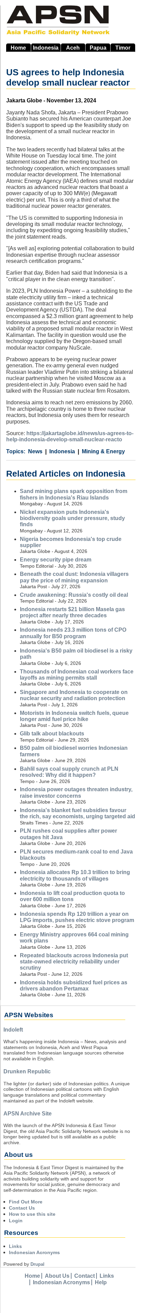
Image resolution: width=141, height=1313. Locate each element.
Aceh (73, 48)
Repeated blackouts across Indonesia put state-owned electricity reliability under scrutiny (74, 961)
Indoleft (13, 1030)
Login (16, 1220)
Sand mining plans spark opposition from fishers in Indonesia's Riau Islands (73, 494)
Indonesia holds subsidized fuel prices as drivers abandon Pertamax (73, 986)
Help (101, 1282)
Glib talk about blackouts (52, 733)
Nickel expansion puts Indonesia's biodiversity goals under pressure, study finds (72, 518)
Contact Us (22, 1208)
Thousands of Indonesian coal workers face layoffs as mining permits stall (76, 675)
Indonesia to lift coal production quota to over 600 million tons (72, 896)
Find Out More (25, 1201)
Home (18, 48)
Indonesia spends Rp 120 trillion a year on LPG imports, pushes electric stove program (77, 917)
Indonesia (46, 48)
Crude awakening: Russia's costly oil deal (74, 595)
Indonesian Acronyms (34, 1252)
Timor (122, 48)
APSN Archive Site (27, 1113)
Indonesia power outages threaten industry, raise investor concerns (76, 792)
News (35, 451)
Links (15, 1246)
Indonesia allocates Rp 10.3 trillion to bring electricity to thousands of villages (75, 875)
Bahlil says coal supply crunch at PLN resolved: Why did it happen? (69, 772)
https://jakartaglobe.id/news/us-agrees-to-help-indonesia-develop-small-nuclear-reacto (69, 436)
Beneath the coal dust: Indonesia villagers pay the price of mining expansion (74, 577)
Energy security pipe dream (55, 560)
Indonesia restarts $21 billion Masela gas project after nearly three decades (72, 612)
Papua (98, 48)
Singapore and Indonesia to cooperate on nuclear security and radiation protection (74, 695)
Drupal (37, 1264)
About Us (57, 1276)
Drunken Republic (27, 1071)
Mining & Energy (103, 451)
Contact (84, 1276)
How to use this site (32, 1214)
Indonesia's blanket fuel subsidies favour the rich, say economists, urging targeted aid (77, 813)
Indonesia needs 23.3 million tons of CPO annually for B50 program (73, 633)
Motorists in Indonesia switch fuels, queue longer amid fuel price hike (74, 716)
